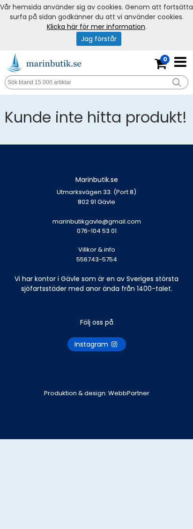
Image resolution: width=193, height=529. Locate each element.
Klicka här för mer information (96, 26)
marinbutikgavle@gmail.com (96, 226)
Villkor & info (96, 249)
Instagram (92, 344)
